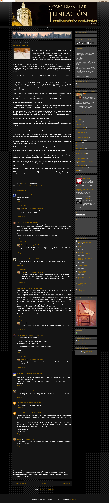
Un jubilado (81, 252)
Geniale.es (86, 352)
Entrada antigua (65, 483)
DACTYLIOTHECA (82, 271)
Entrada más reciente (20, 483)
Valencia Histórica (80, 156)
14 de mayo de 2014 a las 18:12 (34, 335)
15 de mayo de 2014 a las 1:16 (36, 245)
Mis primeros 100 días (33, 27)
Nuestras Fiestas (80, 135)
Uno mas (80, 284)
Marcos (23, 208)
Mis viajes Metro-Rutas (82, 129)
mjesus (19, 195)
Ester (18, 258)
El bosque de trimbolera (84, 283)
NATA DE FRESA (82, 261)
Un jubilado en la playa (84, 277)
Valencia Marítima (80, 158)
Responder (20, 201)
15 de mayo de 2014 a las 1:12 (36, 323)
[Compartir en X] (33, 183)
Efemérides (79, 122)
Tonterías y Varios (80, 150)
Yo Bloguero (81, 246)
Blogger (74, 499)
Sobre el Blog (45, 27)
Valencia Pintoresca (81, 167)
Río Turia (78, 145)
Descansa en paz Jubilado (84, 254)
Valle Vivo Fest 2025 (82, 248)
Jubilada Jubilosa (83, 265)
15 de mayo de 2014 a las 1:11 (36, 359)
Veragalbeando (81, 290)
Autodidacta (81, 241)
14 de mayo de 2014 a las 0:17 (30, 195)
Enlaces (68, 27)
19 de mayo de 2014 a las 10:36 (32, 413)
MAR (79, 289)
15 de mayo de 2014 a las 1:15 (36, 272)
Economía (78, 119)
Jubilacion (22, 186)
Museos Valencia (80, 132)
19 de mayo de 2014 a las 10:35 (32, 402)
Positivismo (37, 186)
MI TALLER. (81, 278)
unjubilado (20, 288)
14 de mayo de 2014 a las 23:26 (33, 373)
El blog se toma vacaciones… (85, 242)
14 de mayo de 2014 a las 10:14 (30, 258)
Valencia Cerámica (81, 153)
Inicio (44, 483)
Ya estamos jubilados (19, 27)
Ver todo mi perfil (80, 112)
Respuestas (22, 205)
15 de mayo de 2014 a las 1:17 (36, 208)
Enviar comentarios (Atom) (46, 489)
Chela (19, 222)
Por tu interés (29, 186)
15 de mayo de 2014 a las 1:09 (32, 391)
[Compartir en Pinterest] (36, 183)
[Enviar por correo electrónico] (30, 183)
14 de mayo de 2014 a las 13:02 (33, 288)
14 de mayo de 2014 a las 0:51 (29, 222)
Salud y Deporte (45, 186)
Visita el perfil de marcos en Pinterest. (85, 34)
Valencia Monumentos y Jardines (84, 161)
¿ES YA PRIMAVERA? (83, 267)
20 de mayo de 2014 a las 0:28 (32, 439)
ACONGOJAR (86, 199)
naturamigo (20, 373)
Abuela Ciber (21, 335)
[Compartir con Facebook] (35, 183)
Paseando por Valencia (82, 137)
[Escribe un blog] (32, 183)
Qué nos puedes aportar (57, 27)
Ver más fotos (91, 85)
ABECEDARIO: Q (82, 272)
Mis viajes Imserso (81, 127)
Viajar (77, 170)
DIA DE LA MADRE (87, 178)
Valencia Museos (80, 165)
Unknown (20, 402)
